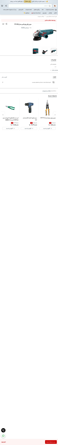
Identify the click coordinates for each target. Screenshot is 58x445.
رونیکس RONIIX (25, 28)
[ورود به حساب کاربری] (6, 5)
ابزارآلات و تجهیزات (41, 16)
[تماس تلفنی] (3, 430)
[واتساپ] (3, 436)
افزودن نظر (4, 77)
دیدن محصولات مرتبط (51, 442)
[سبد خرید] (2, 6)
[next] (3, 115)
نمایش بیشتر (55, 70)
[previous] (55, 115)
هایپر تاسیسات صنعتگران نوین (51, 16)
